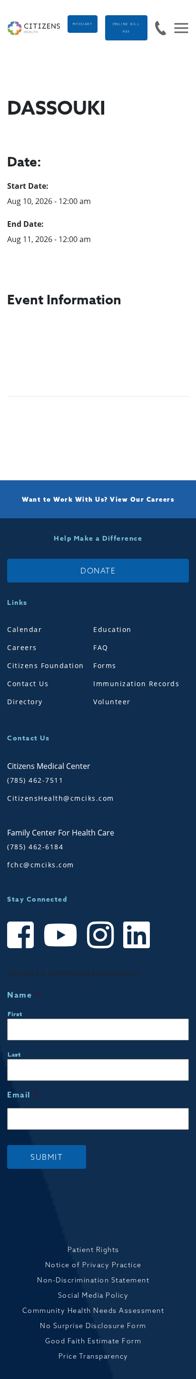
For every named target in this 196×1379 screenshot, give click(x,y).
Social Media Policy (93, 1295)
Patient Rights (93, 1249)
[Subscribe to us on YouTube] (60, 943)
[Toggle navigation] (177, 28)
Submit (46, 1157)
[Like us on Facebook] (20, 943)
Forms (105, 665)
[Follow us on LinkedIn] (136, 943)
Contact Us (28, 683)
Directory (25, 701)
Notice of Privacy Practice (93, 1265)
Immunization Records (136, 683)
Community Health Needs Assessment (93, 1310)
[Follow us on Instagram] (100, 943)
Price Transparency (93, 1356)
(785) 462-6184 (35, 846)
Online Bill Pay (126, 28)
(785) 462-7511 (35, 780)
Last (14, 1054)
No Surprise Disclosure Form (93, 1325)
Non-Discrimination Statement (93, 1280)
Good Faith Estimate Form (93, 1341)
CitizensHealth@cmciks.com (60, 798)
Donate (98, 570)
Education (112, 629)
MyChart (83, 24)
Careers (22, 647)
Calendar (24, 629)
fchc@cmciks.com (40, 864)
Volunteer (112, 701)
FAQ (100, 647)
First (15, 1014)
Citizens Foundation (45, 665)
